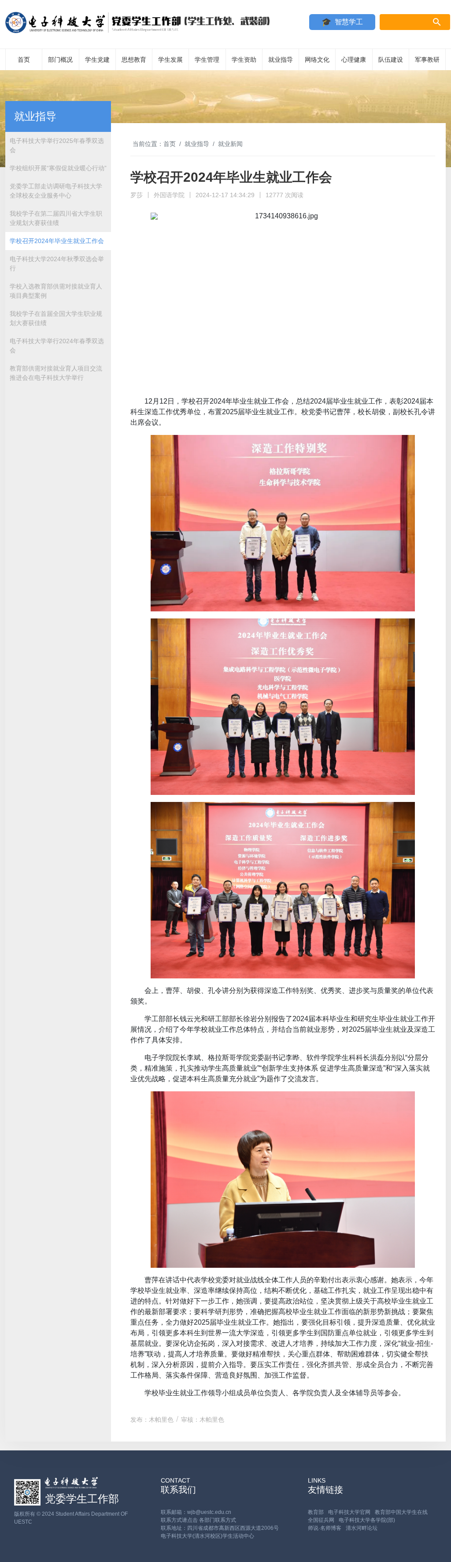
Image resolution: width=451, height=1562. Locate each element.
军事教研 (427, 59)
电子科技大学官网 (349, 1512)
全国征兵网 (321, 1520)
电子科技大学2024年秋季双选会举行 (57, 263)
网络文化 (317, 59)
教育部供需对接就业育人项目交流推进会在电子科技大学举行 (56, 373)
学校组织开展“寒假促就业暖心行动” (58, 168)
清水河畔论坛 (361, 1528)
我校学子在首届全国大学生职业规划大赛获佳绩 (56, 318)
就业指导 (280, 59)
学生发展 (170, 59)
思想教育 (134, 59)
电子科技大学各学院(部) (367, 1520)
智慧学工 (349, 22)
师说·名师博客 (324, 1528)
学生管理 (207, 59)
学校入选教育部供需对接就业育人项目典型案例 (56, 291)
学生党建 (97, 59)
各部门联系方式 (217, 1520)
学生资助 (244, 59)
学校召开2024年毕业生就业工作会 (57, 240)
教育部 (316, 1512)
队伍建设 (390, 59)
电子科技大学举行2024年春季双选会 (57, 345)
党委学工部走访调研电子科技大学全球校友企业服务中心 (56, 191)
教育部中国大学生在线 (401, 1512)
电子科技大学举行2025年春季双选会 (57, 145)
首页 (24, 59)
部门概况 (60, 59)
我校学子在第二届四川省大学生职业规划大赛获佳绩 (56, 218)
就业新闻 (230, 143)
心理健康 (353, 59)
